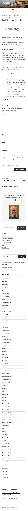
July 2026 (4, 281)
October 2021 (5, 456)
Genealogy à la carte (7, 238)
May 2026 (5, 287)
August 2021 (5, 462)
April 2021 (5, 474)
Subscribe (21, 227)
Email (3, 142)
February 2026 (6, 296)
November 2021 (6, 453)
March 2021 (5, 477)
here (5, 264)
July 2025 (4, 318)
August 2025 (5, 315)
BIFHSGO (4, 246)
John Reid (16, 15)
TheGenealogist (6, 494)
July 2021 (4, 465)
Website (4, 150)
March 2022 (5, 440)
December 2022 (6, 413)
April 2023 (5, 400)
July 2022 (4, 428)
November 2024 (6, 342)
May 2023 (5, 397)
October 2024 (6, 345)
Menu (14, 9)
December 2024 (6, 339)
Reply (8, 99)
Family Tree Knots (7, 236)
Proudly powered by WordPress (9, 507)
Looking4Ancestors (7, 240)
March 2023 (5, 403)
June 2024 (5, 357)
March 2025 (5, 330)
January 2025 (5, 336)
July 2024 (4, 354)
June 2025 (5, 321)
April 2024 (5, 364)
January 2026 (5, 299)
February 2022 (6, 443)
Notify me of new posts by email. (10, 165)
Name (3, 135)
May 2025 (5, 324)
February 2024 (6, 370)
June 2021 (5, 468)
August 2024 (5, 351)
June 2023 (5, 394)
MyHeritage (17, 493)
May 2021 (4, 471)
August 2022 (5, 425)
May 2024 (5, 361)
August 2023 (5, 388)
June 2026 (5, 284)
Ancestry (4, 493)
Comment (5, 114)
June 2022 (5, 431)
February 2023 (6, 406)
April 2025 (5, 327)
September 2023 (6, 385)
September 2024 (6, 348)
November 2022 (6, 416)
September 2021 (6, 459)
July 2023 (4, 391)
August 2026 (5, 278)
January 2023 (5, 410)
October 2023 (6, 382)
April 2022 (5, 437)
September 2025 (6, 312)
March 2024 (5, 367)
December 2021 (6, 449)
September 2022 (6, 422)
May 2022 (4, 434)
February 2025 (6, 333)
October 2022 (6, 419)
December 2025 (6, 302)
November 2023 (6, 379)
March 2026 (5, 293)
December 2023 (6, 376)
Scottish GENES (6, 242)
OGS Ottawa (5, 247)
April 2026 (5, 290)
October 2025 (6, 308)
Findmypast (10, 493)
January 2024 (5, 373)
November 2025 (6, 305)
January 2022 (5, 446)
